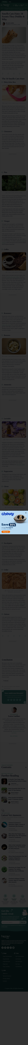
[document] (14, 522)
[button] (26, 513)
